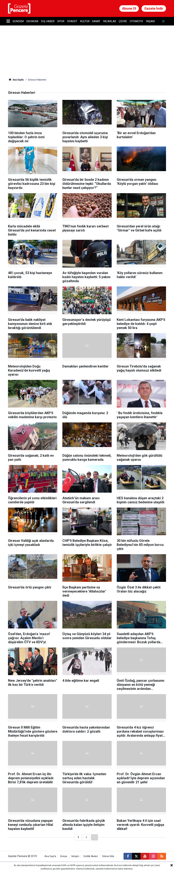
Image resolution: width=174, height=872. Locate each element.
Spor (60, 21)
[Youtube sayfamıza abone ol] (145, 856)
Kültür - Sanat (90, 21)
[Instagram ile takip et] (153, 856)
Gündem (18, 21)
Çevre (123, 21)
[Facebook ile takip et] (128, 856)
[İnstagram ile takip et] (163, 21)
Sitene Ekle (108, 856)
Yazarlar (109, 21)
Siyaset (72, 21)
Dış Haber (48, 21)
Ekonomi (32, 21)
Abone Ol (129, 8)
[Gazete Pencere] (19, 8)
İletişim (75, 856)
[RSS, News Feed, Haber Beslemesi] (162, 856)
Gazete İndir (153, 8)
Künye (63, 856)
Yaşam (150, 21)
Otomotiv (136, 21)
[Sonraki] (94, 837)
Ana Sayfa (18, 79)
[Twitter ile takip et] (136, 856)
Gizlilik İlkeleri (90, 856)
